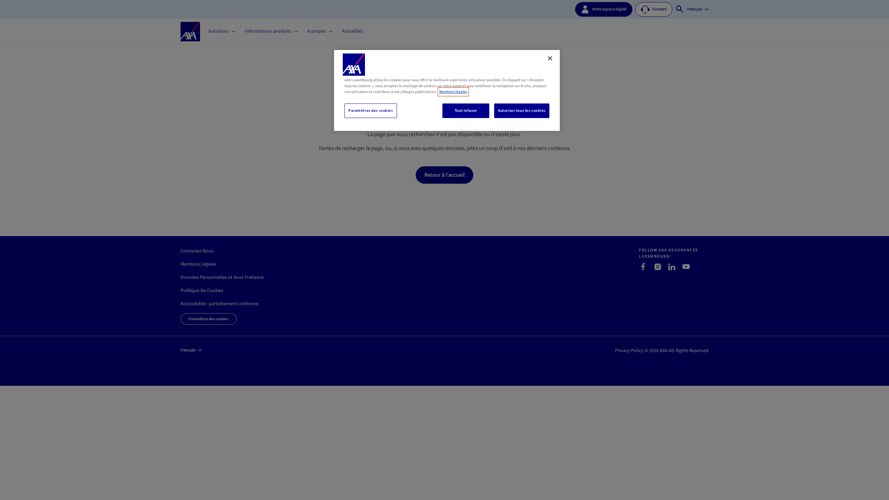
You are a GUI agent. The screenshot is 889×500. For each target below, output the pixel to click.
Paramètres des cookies (370, 111)
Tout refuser (466, 111)
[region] (447, 90)
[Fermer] (550, 58)
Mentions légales (453, 92)
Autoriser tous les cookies (522, 111)
